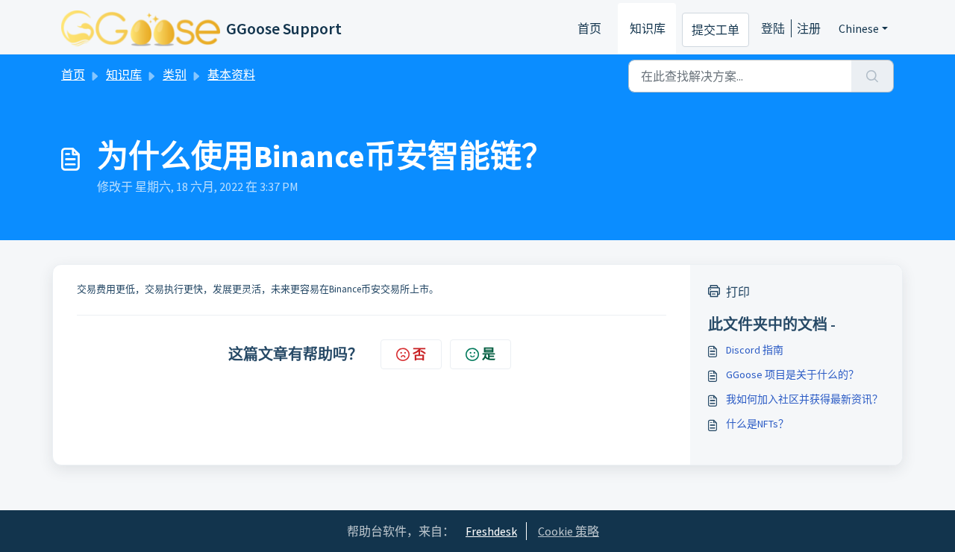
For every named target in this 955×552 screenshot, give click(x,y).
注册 (809, 28)
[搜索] (872, 76)
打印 (738, 291)
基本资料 (231, 74)
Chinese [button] (859, 28)
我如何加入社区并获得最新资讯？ (804, 399)
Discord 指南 (754, 350)
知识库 (648, 28)
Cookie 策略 (568, 531)
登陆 (773, 28)
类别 (175, 74)
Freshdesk (491, 531)
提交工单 (715, 29)
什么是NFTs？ (757, 423)
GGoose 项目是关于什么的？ (792, 374)
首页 (589, 28)
